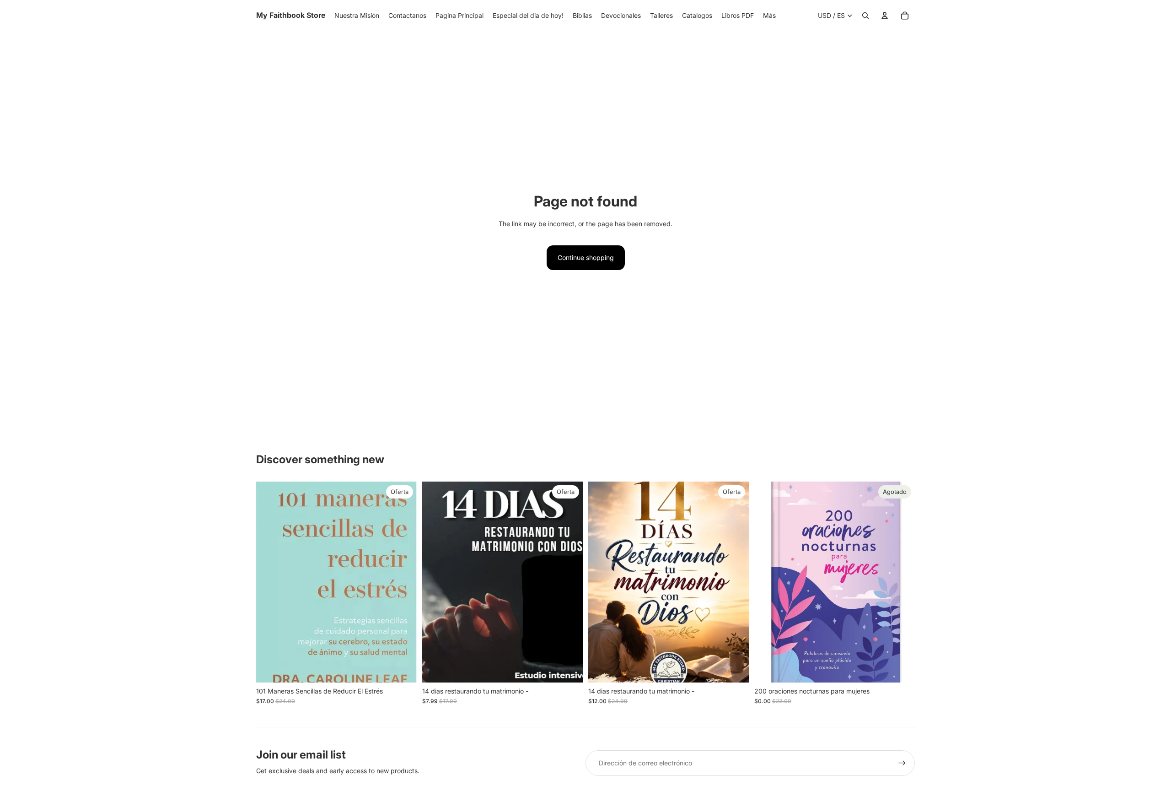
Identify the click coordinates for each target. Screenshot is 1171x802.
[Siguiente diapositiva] (901, 582)
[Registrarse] (902, 763)
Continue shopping (586, 257)
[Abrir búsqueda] (865, 15)
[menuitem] (769, 15)
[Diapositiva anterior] (768, 582)
